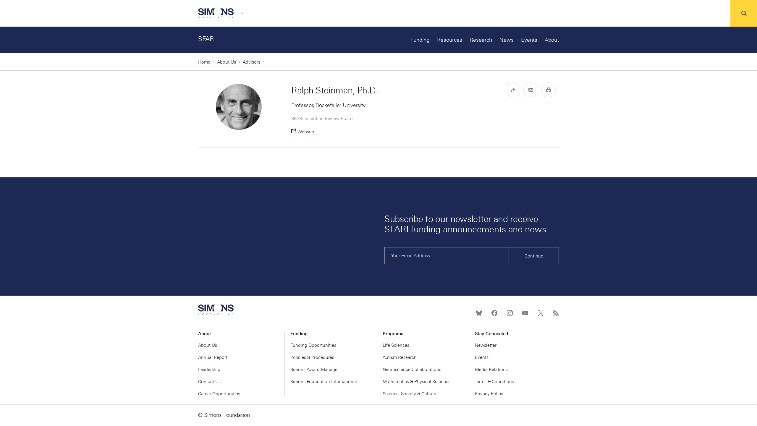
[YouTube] (525, 313)
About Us (226, 62)
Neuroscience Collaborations (412, 369)
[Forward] (513, 89)
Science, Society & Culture (409, 393)
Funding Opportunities (313, 345)
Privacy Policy (489, 393)
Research (481, 40)
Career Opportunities (219, 393)
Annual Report (212, 357)
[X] (541, 313)
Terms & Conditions (494, 381)
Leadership (209, 369)
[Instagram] (510, 313)
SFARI (207, 39)
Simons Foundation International (323, 381)
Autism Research (400, 357)
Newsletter (485, 345)
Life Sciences (396, 345)
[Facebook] (494, 313)
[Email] (530, 89)
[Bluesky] (479, 313)
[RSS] (556, 313)
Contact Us (209, 381)
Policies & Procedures (312, 357)
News (506, 40)
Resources (449, 40)
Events (529, 40)
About (552, 40)
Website (305, 132)
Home (204, 62)
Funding (420, 40)
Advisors (251, 62)
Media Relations (491, 369)
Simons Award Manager (314, 369)
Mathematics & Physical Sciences (416, 381)
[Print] (548, 89)
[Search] (743, 13)
